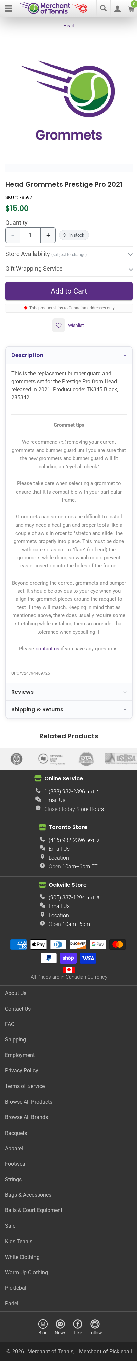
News (58, 1357)
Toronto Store (65, 853)
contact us (45, 652)
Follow (92, 1357)
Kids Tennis (18, 1267)
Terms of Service (25, 1111)
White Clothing (22, 1282)
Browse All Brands (26, 1142)
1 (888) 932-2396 (62, 817)
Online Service (61, 804)
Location (56, 883)
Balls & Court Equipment (33, 1235)
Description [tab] (27, 350)
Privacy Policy (21, 1096)
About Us (15, 1018)
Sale (10, 1251)
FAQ (10, 1049)
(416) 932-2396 (64, 865)
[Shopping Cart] (131, 10)
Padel (11, 1328)
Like (75, 1357)
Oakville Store (65, 910)
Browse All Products (28, 1127)
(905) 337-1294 (64, 923)
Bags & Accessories (28, 1220)
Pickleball (16, 1313)
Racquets (16, 1158)
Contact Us (18, 1034)
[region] (69, 100)
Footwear (16, 1189)
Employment (20, 1080)
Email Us (52, 825)
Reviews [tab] (22, 695)
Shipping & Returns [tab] (37, 713)
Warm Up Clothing (26, 1297)
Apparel (14, 1174)
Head (68, 25)
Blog (40, 1357)
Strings (13, 1204)
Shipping (15, 1065)
